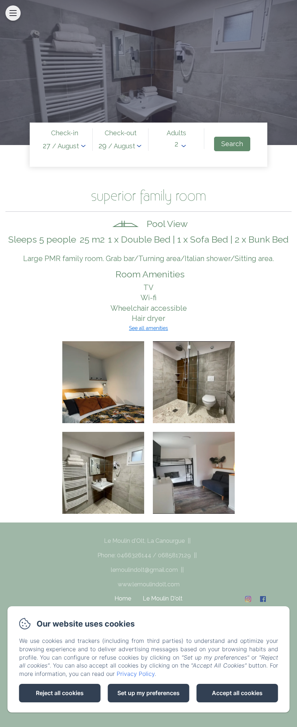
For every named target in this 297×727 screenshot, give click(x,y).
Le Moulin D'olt (163, 598)
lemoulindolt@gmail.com (144, 569)
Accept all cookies (237, 693)
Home (122, 598)
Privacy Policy (136, 673)
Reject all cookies (60, 693)
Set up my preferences (148, 693)
